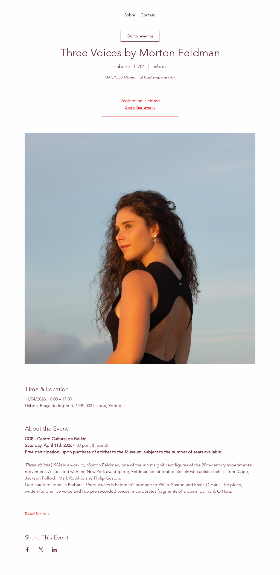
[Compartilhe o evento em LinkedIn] (54, 549)
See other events (140, 107)
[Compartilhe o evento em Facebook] (27, 549)
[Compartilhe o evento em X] (40, 549)
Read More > (37, 513)
